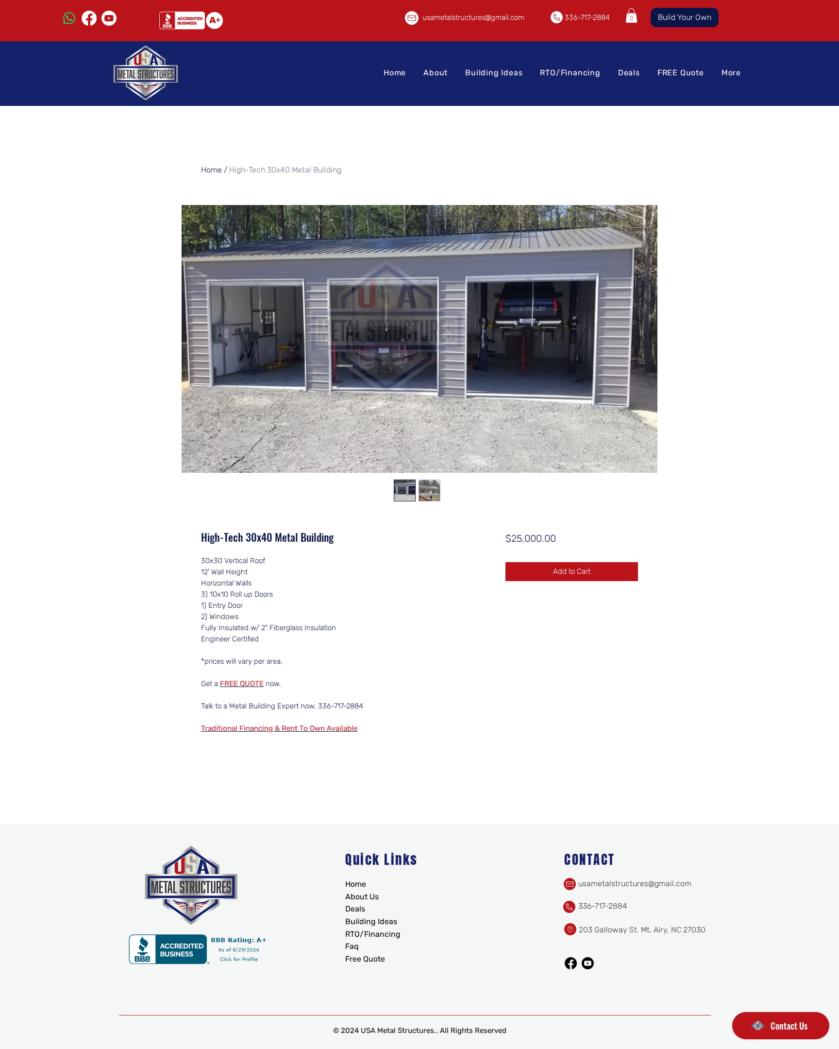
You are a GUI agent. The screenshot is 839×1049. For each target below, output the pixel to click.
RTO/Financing (373, 934)
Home (211, 169)
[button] (631, 15)
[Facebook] (89, 18)
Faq (352, 946)
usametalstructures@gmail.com (473, 17)
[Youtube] (109, 18)
